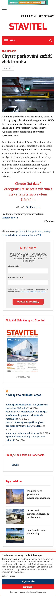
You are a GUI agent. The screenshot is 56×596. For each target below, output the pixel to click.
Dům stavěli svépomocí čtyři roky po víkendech (38, 514)
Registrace (46, 16)
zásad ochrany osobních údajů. (33, 292)
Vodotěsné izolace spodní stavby (22, 433)
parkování (21, 231)
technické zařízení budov (23, 235)
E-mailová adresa (15, 278)
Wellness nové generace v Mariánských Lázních (38, 494)
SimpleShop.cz (10, 217)
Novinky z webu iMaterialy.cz (23, 395)
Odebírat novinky (28, 301)
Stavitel (15, 464)
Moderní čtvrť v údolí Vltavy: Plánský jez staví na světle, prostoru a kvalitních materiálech (26, 415)
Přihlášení (28, 16)
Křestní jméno (14, 266)
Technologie (9, 51)
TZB (39, 235)
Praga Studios (35, 231)
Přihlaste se (33, 207)
